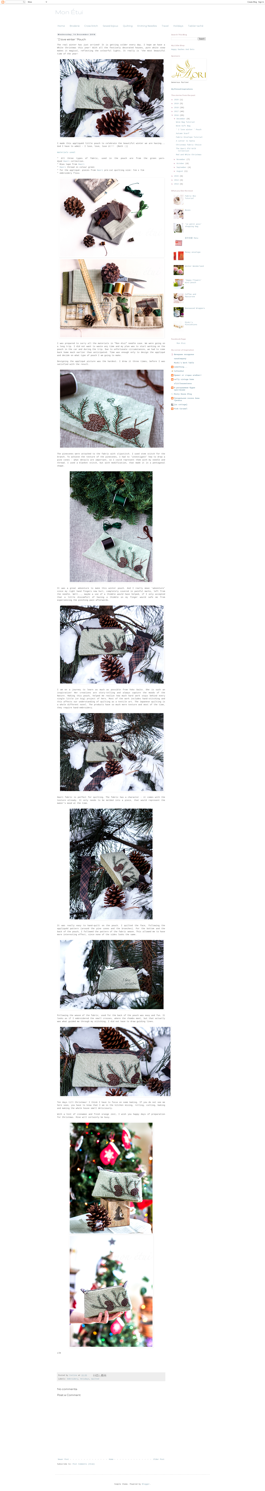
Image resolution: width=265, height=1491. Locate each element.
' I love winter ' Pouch (188, 129)
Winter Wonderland (194, 266)
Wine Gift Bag (183, 126)
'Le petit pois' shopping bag (193, 225)
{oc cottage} (180, 404)
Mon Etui (181, 343)
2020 (177, 100)
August (180, 171)
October (181, 163)
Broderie (75, 25)
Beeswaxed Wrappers (195, 308)
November (181, 159)
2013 (177, 184)
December (181, 119)
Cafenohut (179, 371)
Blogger (146, 1484)
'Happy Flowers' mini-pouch (193, 281)
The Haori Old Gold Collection (186, 149)
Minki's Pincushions (191, 323)
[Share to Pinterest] (105, 1375)
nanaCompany (180, 359)
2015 (177, 176)
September (182, 167)
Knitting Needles (147, 25)
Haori (67, 161)
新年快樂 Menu (191, 238)
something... (180, 367)
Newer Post (63, 1459)
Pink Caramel (180, 409)
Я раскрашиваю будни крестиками (184, 389)
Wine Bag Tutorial (185, 122)
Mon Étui (69, 12)
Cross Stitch (91, 25)
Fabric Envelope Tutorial (189, 137)
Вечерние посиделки (184, 354)
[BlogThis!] (97, 1375)
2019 (177, 103)
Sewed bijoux (110, 25)
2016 (177, 115)
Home (61, 25)
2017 (177, 111)
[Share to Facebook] (102, 1375)
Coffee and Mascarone (190, 295)
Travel (165, 25)
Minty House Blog (183, 394)
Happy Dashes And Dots (182, 49)
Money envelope (192, 252)
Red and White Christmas (188, 155)
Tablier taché (195, 25)
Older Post (158, 1459)
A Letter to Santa (185, 141)
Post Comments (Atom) (84, 1464)
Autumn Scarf (182, 133)
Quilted (95, 1379)
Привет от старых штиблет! (188, 375)
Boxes (187, 210)
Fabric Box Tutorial (190, 197)
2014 (177, 180)
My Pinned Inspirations (182, 89)
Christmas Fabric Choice (188, 145)
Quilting (128, 25)
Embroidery (72, 1379)
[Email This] (94, 1375)
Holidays (178, 25)
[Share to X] (99, 1375)
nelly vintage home (184, 379)
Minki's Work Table (184, 363)
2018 (177, 107)
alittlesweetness (183, 383)
